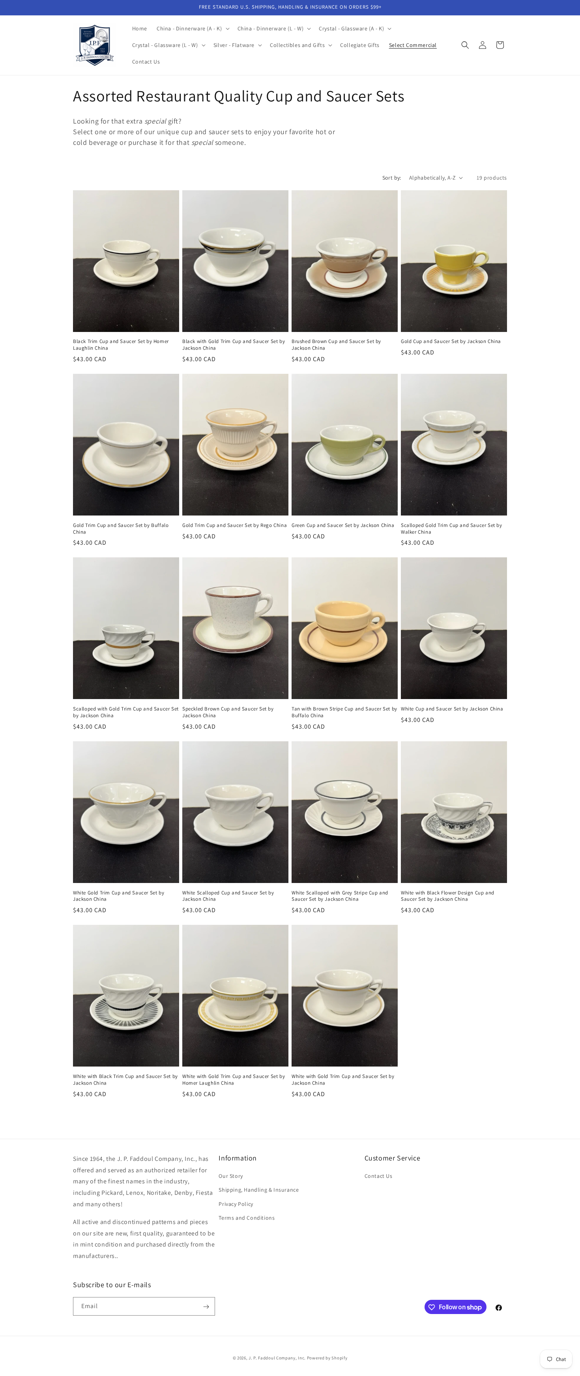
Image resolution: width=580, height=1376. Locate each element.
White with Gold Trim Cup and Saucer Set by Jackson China (343, 1079)
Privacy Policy (236, 1203)
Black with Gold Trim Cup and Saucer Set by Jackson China (233, 344)
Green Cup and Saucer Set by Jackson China (343, 525)
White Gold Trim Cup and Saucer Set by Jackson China (118, 896)
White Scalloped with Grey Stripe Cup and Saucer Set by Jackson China (340, 896)
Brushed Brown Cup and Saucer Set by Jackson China (336, 344)
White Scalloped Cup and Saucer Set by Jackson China (228, 896)
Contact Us (379, 1175)
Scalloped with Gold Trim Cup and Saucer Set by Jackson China (126, 712)
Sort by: (391, 177)
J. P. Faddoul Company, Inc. (277, 1358)
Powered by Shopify (327, 1358)
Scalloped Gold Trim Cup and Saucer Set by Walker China (451, 528)
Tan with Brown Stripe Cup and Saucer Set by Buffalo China (344, 712)
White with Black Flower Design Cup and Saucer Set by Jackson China (447, 896)
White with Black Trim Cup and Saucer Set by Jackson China (125, 1079)
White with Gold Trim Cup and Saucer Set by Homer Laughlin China (233, 1079)
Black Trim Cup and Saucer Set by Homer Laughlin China (121, 344)
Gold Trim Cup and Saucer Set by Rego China (234, 525)
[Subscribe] (206, 1306)
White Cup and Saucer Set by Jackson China (452, 709)
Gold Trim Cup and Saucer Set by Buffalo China (120, 528)
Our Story (231, 1175)
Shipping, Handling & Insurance (259, 1190)
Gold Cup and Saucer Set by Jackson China (451, 341)
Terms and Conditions (247, 1217)
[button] (192, 28)
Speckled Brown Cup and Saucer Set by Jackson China (228, 712)
